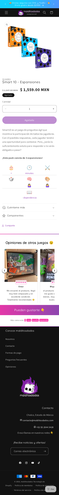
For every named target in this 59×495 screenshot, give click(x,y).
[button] (6, 12)
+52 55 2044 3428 (45, 427)
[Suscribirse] (44, 451)
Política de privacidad (45, 485)
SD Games (6, 79)
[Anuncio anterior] (5, 4)
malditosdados (27, 481)
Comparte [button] (10, 225)
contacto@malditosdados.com (38, 420)
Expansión (44, 320)
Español (35, 320)
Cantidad (6, 101)
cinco (28, 320)
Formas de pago (13, 352)
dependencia (30, 197)
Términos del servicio (22, 490)
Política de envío (41, 490)
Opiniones (10, 366)
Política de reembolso (24, 485)
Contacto (10, 346)
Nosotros (10, 339)
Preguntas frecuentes (16, 359)
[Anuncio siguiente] (54, 4)
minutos (29, 173)
